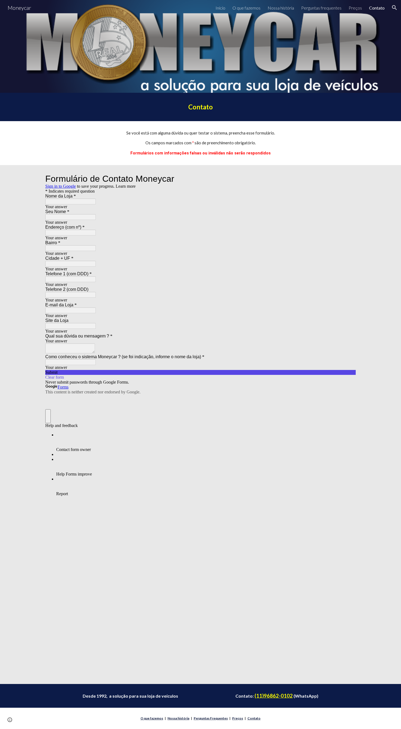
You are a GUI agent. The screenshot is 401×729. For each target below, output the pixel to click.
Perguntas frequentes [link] (321, 7)
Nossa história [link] (281, 7)
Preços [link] (355, 7)
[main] (200, 107)
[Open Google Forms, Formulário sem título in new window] (347, 179)
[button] (394, 7)
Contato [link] (377, 7)
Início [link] (220, 7)
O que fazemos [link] (246, 7)
